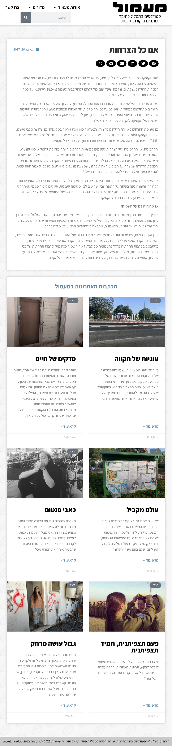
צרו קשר (12, 7)
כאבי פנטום (60, 509)
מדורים (39, 7)
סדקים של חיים (55, 358)
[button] (154, 63)
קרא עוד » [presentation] (151, 426)
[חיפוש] (26, 17)
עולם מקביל (142, 509)
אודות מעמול (69, 7)
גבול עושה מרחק (53, 643)
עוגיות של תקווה (137, 358)
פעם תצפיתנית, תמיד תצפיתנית (130, 646)
